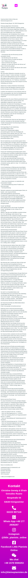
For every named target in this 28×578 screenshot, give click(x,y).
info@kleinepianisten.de (14, 572)
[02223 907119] (14, 508)
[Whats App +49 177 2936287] (14, 517)
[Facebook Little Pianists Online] (14, 543)
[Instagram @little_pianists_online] (14, 530)
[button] (16, 5)
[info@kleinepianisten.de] (14, 568)
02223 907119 (14, 512)
